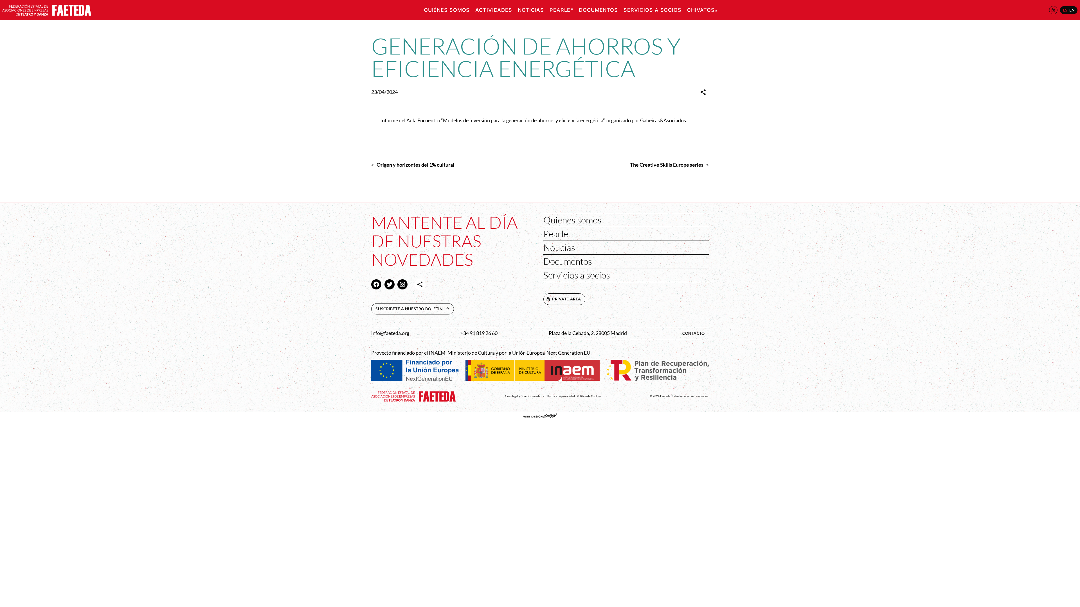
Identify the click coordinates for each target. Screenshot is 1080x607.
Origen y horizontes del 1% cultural (415, 165)
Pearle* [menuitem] (561, 10)
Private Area (566, 298)
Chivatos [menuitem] (702, 10)
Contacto (693, 333)
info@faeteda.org (390, 333)
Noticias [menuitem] (531, 10)
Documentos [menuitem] (598, 10)
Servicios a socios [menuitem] (652, 10)
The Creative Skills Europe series (666, 165)
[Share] (703, 92)
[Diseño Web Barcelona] (540, 416)
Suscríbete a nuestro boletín (414, 308)
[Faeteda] (46, 9)
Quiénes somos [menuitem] (447, 10)
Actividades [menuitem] (493, 10)
